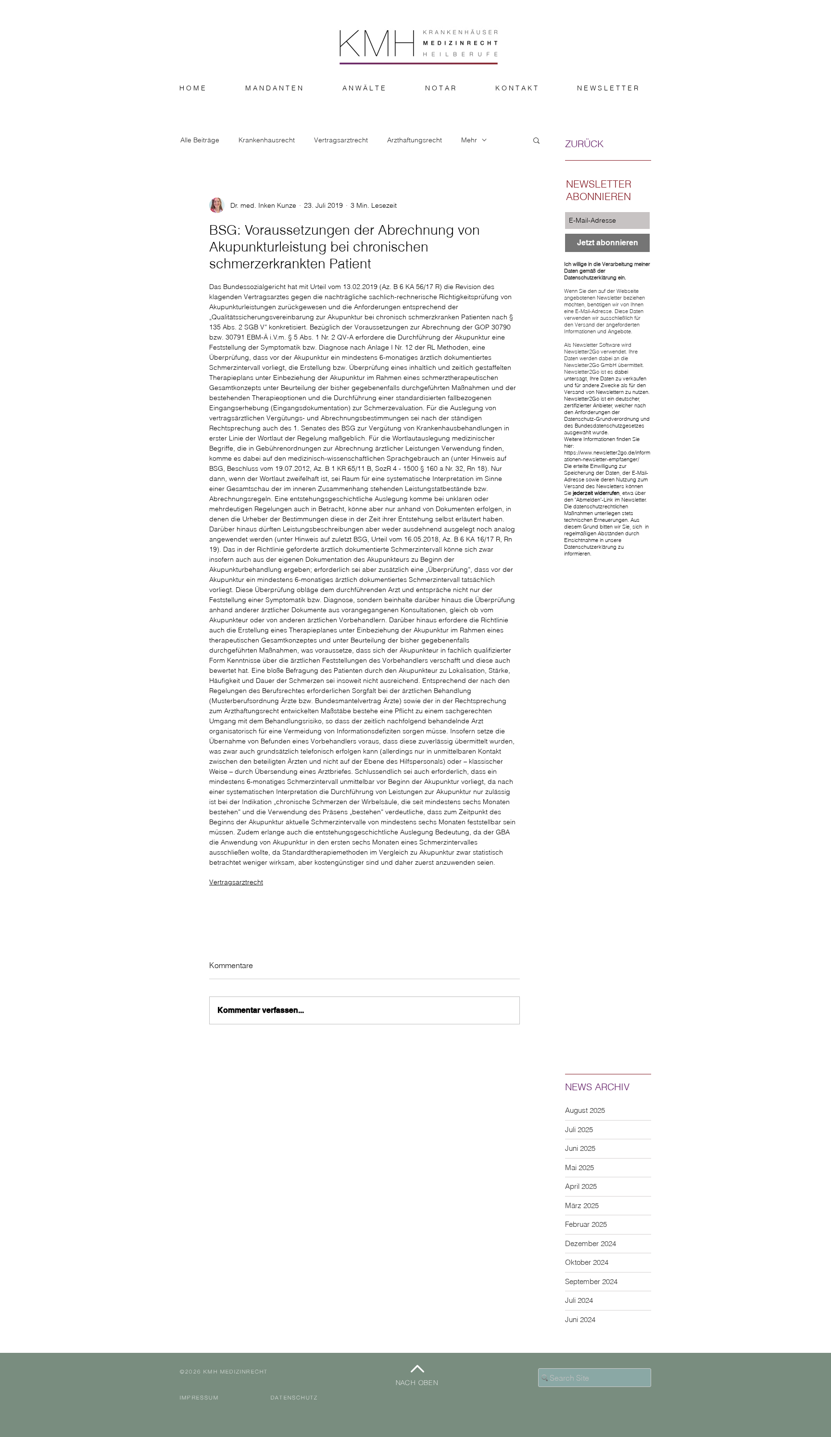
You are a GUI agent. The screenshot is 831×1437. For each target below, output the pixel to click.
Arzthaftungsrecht (414, 140)
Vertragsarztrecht (341, 140)
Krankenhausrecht (267, 140)
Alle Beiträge (199, 140)
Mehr (469, 140)
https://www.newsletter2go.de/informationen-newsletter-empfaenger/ (607, 456)
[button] (536, 140)
